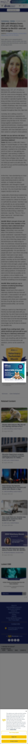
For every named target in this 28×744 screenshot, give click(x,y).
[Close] (26, 711)
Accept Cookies (14, 741)
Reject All (14, 737)
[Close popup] (24, 363)
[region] (14, 726)
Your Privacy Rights (14, 732)
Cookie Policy (13, 729)
